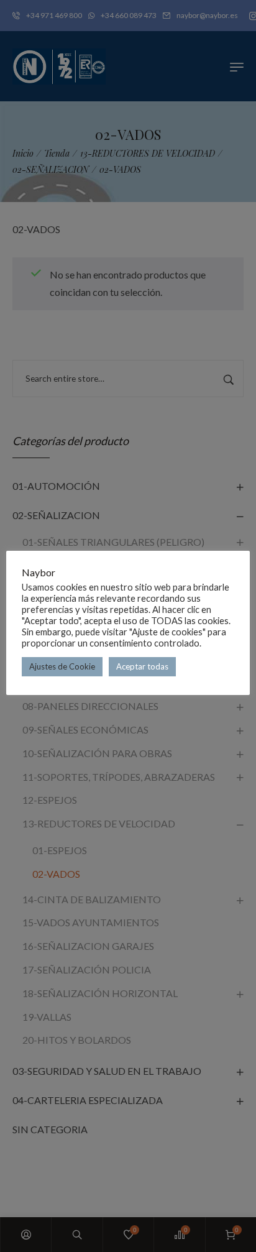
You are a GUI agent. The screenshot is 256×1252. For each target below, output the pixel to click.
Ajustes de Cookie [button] (62, 666)
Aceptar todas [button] (142, 666)
